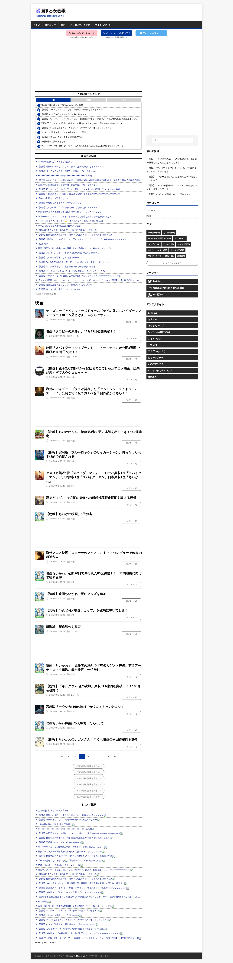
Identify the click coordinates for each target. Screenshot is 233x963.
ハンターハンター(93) (157, 250)
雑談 (73, 319)
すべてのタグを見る (172, 263)
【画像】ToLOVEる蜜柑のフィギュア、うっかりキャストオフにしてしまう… (76, 127)
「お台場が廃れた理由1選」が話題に (55, 824)
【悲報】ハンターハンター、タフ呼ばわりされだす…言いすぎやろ (68, 253)
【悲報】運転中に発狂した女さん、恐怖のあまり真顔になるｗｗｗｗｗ (71, 166)
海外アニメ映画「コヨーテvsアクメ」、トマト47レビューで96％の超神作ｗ (94, 554)
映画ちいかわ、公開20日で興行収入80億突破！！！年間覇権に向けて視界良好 (94, 575)
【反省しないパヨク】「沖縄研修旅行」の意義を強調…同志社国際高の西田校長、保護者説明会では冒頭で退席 (89, 180)
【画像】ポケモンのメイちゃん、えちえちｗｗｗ (63, 114)
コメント (131, 321)
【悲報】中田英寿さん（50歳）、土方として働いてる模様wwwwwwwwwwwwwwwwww (79, 193)
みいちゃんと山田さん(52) (159, 238)
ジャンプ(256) (183, 244)
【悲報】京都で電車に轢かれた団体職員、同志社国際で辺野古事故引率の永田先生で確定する (81, 883)
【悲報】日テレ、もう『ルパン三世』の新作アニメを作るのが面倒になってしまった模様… (80, 189)
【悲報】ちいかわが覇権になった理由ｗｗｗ (58, 257)
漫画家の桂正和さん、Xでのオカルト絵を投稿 (62, 105)
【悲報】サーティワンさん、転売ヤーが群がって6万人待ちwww (67, 171)
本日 (53, 99)
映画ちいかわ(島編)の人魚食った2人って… (76, 723)
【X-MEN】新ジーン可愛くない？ (53, 198)
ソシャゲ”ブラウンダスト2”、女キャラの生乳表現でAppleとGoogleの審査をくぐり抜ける (82, 146)
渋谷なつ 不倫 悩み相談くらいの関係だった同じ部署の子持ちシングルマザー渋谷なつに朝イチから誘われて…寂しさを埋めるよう (98, 897)
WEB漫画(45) (154, 232)
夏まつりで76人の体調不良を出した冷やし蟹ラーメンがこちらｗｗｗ (70, 212)
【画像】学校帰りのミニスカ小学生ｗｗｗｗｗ (59, 203)
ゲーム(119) (168, 244)
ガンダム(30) (153, 244)
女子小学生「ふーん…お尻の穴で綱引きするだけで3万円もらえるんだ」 (71, 847)
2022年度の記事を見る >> (89, 790)
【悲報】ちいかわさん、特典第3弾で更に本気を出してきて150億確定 (94, 434)
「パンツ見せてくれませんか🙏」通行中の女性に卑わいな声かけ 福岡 (70, 221)
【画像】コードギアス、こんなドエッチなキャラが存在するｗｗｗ (72, 109)
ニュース (75, 336)
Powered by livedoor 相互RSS (45, 294)
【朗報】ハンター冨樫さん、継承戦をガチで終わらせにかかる (67, 266)
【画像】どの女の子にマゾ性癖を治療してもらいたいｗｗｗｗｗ (68, 207)
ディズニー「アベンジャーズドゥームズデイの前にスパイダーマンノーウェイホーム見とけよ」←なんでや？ (93, 313)
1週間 (88, 99)
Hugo (70, 956)
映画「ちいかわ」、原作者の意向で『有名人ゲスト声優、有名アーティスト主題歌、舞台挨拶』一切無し (93, 667)
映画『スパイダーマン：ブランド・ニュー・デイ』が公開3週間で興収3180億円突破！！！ (93, 350)
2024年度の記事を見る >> (89, 778)
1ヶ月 (124, 99)
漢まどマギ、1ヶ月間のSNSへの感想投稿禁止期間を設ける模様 (91, 497)
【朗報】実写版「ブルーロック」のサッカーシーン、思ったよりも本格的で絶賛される (93, 454)
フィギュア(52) (177, 250)
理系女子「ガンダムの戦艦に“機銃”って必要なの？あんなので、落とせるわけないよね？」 (83, 123)
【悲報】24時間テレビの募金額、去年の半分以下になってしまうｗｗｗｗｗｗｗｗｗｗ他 (79, 275)
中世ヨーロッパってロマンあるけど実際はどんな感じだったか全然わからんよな (75, 216)
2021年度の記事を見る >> (89, 796)
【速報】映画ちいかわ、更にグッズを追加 (76, 594)
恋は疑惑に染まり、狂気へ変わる (53, 810)
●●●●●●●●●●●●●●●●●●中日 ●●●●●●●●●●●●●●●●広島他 (65, 175)
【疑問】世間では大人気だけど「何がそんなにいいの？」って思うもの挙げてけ (75, 234)
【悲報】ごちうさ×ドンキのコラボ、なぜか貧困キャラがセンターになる (71, 271)
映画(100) (169, 256)
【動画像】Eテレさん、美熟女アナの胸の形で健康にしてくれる (67, 230)
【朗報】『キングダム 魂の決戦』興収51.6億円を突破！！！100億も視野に (93, 688)
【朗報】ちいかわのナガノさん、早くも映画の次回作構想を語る (92, 739)
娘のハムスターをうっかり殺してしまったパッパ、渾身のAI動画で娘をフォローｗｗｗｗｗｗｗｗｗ (84, 869)
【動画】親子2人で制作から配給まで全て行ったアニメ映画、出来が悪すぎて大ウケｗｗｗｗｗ (93, 370)
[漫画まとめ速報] (51, 12)
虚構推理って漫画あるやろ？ (54, 141)
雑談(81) (181, 256)
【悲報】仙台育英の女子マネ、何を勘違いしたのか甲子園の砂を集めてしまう (74, 837)
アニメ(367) (180, 238)
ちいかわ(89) (169, 232)
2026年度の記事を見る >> (89, 766)
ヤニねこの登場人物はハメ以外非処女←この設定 (63, 132)
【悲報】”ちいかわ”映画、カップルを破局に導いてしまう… (88, 610)
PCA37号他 (43, 244)
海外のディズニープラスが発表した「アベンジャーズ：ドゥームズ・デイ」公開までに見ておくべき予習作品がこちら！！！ (92, 391)
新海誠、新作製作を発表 (63, 627)
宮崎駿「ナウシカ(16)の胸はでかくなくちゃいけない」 (85, 706)
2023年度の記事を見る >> (89, 784)
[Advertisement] (116, 65)
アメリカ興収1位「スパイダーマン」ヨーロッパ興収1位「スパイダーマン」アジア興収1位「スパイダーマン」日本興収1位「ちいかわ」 (93, 477)
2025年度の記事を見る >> (89, 772)
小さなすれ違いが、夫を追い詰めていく (56, 162)
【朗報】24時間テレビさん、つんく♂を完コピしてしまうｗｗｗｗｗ (69, 892)
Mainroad (80, 956)
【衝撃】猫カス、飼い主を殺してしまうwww (59, 289)
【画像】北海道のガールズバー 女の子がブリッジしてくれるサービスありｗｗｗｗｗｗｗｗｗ (82, 239)
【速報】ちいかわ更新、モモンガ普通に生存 (61, 137)
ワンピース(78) (154, 256)
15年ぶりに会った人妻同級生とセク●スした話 (59, 225)
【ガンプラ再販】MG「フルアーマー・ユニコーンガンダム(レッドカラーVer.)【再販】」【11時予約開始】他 (88, 280)
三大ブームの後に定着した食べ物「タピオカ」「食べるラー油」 (68, 184)
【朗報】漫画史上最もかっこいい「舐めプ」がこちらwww (65, 284)
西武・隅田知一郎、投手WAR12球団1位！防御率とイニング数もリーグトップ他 (75, 248)
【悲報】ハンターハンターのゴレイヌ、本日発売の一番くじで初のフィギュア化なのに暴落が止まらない (89, 118)
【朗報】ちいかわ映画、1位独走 (69, 514)
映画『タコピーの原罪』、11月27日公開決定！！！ (83, 331)
